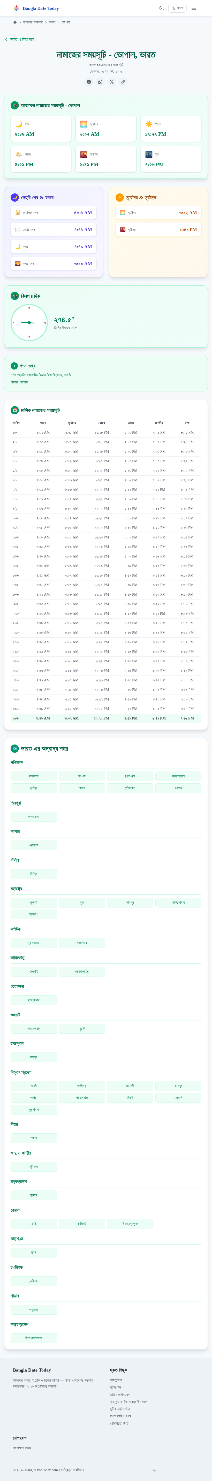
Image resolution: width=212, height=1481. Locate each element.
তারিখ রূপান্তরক (120, 1395)
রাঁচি (33, 1252)
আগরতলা (33, 817)
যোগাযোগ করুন (22, 1448)
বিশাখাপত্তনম (33, 1338)
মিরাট (130, 1098)
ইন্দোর (33, 1195)
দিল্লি (33, 874)
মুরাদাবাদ (34, 1109)
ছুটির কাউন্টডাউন (120, 1409)
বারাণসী (130, 1086)
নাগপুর (130, 902)
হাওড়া (82, 776)
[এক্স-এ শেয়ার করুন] (111, 82)
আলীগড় (82, 1086)
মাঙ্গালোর (82, 943)
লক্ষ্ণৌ (34, 1086)
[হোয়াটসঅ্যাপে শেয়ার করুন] (100, 82)
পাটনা (34, 1138)
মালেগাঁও (34, 914)
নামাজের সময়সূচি (33, 22)
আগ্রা (33, 1098)
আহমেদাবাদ (33, 1029)
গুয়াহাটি (33, 845)
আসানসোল (178, 776)
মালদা (82, 788)
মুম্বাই (33, 902)
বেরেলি (178, 1098)
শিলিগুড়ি (130, 776)
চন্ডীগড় (33, 1281)
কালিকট (81, 1224)
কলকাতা (34, 776)
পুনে (82, 902)
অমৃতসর (33, 1310)
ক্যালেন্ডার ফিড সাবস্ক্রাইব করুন (128, 1402)
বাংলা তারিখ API (120, 1416)
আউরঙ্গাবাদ (178, 902)
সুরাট (82, 1029)
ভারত (52, 22)
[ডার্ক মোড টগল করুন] (161, 8)
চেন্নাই (33, 971)
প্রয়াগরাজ (82, 1098)
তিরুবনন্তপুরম (130, 1224)
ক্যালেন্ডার (116, 1380)
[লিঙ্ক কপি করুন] (123, 82)
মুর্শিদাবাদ (130, 788)
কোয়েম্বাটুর (82, 971)
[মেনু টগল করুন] (194, 8)
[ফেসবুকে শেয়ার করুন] (89, 82)
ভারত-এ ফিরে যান (22, 39)
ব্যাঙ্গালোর (33, 943)
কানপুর (178, 1086)
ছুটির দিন (115, 1387)
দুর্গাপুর (33, 788)
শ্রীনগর (33, 1167)
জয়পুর (33, 1057)
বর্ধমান (178, 788)
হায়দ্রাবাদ (34, 1000)
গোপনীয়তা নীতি (119, 1423)
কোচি (34, 1224)
